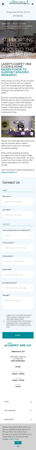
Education (9, 419)
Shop (6, 402)
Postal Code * (7, 269)
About (15, 24)
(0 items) (32, 4)
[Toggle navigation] (3, 4)
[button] (25, 4)
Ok (18, 443)
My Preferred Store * (9, 283)
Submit (18, 335)
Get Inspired (9, 410)
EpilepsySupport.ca (9, 172)
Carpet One (5, 24)
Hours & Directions (18, 361)
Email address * (7, 256)
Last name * (6, 209)
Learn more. (14, 439)
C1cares (23, 24)
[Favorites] (29, 4)
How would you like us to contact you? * (16, 230)
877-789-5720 (18, 16)
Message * (6, 295)
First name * (6, 196)
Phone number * (8, 242)
